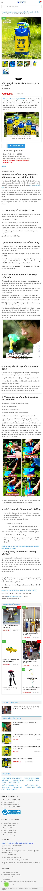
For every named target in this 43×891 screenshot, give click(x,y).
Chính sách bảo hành (9, 825)
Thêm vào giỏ (17, 146)
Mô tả (4, 166)
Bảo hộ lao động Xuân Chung (20, 888)
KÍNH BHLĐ (5, 787)
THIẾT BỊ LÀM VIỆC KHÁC (10, 785)
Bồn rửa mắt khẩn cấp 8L (23, 759)
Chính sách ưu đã (8, 877)
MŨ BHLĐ (5, 780)
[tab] (4, 166)
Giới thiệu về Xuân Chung (10, 872)
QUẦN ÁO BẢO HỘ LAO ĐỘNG (12, 778)
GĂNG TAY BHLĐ (18, 780)
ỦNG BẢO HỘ (17, 787)
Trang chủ (4, 12)
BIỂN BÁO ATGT (14, 782)
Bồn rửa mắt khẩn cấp (33, 12)
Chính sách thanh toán (9, 832)
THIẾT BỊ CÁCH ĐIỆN (31, 785)
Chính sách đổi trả (8, 828)
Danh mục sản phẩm (20, 12)
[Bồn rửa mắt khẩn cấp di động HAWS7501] (6, 726)
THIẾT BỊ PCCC (12, 789)
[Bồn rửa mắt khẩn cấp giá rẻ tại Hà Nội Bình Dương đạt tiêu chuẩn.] (6, 710)
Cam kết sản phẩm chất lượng (12, 874)
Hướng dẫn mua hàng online (11, 823)
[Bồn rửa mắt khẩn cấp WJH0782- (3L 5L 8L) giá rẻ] (6, 751)
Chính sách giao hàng (9, 830)
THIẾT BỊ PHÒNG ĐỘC (31, 778)
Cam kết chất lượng (9, 835)
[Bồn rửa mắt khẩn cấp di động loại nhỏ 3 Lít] (6, 739)
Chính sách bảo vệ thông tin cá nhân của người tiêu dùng (19, 881)
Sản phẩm (11, 12)
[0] (40, 2)
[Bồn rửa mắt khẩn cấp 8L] (6, 763)
